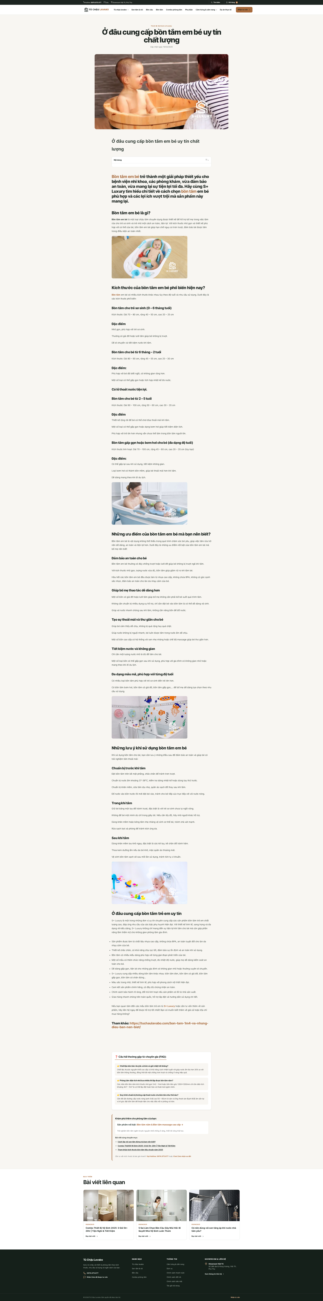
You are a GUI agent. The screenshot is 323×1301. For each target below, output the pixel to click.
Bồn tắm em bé (125, 176)
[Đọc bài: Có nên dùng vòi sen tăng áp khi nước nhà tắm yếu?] (214, 1205)
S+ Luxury (169, 1006)
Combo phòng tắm (174, 10)
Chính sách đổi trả (174, 1277)
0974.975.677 (92, 1273)
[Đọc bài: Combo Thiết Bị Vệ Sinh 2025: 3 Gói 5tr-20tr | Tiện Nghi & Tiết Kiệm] (108, 1205)
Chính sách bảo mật (174, 1281)
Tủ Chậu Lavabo (93, 1259)
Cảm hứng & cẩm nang (205, 10)
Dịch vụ (169, 1268)
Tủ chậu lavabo (120, 10)
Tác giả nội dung (173, 1286)
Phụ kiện (189, 10)
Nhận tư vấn (243, 10)
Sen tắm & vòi (137, 10)
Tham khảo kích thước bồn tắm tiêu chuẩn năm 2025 (140, 1150)
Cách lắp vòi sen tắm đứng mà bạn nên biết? (137, 1142)
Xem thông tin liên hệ (213, 1274)
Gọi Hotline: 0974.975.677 (157, 1156)
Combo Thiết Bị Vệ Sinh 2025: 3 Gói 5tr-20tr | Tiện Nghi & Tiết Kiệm (146, 1146)
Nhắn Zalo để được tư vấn (97, 1277)
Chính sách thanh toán (175, 1273)
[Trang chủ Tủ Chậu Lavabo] (96, 9)
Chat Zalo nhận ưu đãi (182, 1156)
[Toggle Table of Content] (207, 160)
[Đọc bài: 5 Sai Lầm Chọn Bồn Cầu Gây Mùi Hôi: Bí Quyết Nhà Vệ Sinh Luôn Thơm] (161, 1205)
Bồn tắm (159, 10)
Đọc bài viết (90, 1236)
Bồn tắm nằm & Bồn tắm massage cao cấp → (160, 1124)
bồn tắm (188, 191)
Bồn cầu (149, 10)
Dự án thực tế (225, 10)
